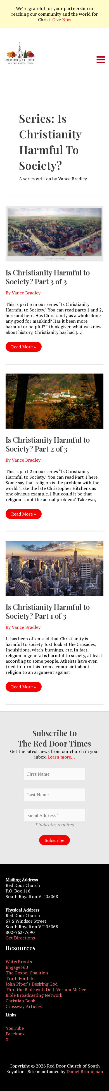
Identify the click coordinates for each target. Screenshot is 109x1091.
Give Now (61, 19)
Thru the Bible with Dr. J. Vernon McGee (46, 989)
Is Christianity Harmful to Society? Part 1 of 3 (48, 611)
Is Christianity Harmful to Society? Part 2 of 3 (48, 444)
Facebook (15, 1034)
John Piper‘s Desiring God (32, 984)
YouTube (15, 1028)
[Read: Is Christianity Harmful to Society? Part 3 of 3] (54, 233)
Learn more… (61, 757)
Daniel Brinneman (85, 1071)
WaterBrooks (19, 961)
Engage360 (17, 967)
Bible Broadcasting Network (34, 995)
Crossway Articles (24, 1006)
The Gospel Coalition (27, 973)
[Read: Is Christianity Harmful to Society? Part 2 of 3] (54, 400)
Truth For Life (20, 978)
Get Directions (20, 938)
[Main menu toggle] (101, 59)
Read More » (23, 347)
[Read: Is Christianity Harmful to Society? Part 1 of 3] (54, 568)
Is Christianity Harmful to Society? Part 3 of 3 (48, 277)
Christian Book (20, 1001)
